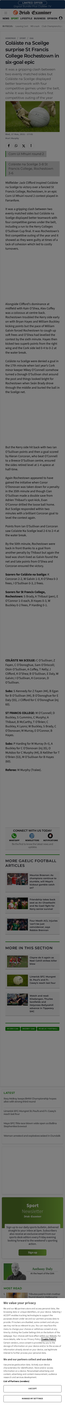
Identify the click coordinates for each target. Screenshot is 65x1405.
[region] (32, 1351)
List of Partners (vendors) (16, 1381)
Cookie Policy (48, 1339)
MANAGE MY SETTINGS (32, 1398)
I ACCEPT (32, 1388)
